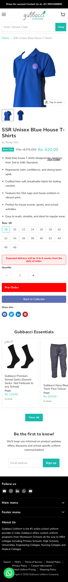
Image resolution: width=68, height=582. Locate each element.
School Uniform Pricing (24, 569)
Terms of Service (33, 562)
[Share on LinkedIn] (18, 314)
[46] (6, 251)
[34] (15, 242)
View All (34, 417)
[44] (59, 242)
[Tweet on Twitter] (11, 314)
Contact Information (41, 565)
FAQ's (18, 562)
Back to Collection (34, 299)
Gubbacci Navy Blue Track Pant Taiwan (56, 387)
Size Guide (53, 159)
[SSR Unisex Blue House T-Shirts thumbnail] (8, 115)
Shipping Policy (48, 569)
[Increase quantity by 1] (33, 275)
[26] (41, 233)
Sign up (51, 463)
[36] (24, 242)
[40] (41, 242)
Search (7, 562)
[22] (24, 233)
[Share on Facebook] (4, 314)
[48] (15, 251)
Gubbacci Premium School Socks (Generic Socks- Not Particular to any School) (19, 381)
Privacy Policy (19, 565)
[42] (50, 242)
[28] (50, 233)
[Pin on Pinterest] (25, 314)
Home (5, 38)
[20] (15, 233)
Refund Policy (53, 562)
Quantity (6, 267)
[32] (6, 242)
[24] (32, 233)
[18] (6, 233)
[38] (32, 242)
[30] (59, 233)
